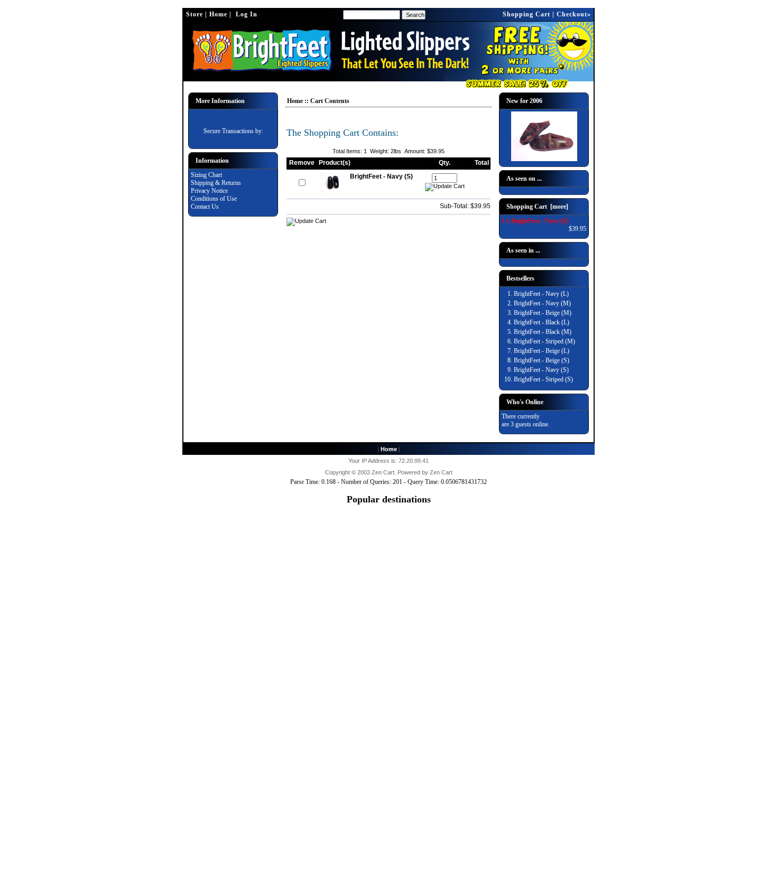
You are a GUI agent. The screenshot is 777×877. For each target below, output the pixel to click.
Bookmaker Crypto (389, 763)
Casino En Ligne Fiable (388, 811)
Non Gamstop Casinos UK (389, 643)
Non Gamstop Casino (389, 635)
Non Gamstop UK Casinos (389, 619)
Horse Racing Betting (388, 683)
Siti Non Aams (388, 787)
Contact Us (205, 206)
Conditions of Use (214, 198)
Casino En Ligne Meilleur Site (389, 738)
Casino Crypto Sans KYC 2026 (389, 819)
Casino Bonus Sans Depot (389, 779)
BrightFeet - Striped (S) (543, 379)
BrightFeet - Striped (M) (544, 341)
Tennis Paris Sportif (388, 746)
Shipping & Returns (216, 182)
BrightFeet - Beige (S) (541, 360)
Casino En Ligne (389, 604)
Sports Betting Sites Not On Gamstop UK (388, 588)
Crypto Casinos (388, 722)
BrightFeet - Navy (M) (542, 303)
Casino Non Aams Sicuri (388, 691)
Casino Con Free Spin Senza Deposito (388, 803)
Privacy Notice (209, 190)
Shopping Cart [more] (537, 206)
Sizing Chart (206, 175)
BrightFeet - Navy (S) (541, 370)
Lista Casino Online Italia (388, 548)
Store (194, 14)
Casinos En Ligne (388, 651)
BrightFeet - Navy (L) (541, 293)
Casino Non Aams (389, 715)
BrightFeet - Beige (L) (541, 350)
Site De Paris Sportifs (389, 771)
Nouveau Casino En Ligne (389, 850)
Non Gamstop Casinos (388, 627)
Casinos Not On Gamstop (388, 524)
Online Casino (388, 596)
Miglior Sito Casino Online (389, 866)
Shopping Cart (526, 14)
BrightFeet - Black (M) (542, 331)
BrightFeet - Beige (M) (542, 312)
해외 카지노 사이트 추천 (389, 755)
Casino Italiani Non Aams (388, 707)
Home (218, 14)
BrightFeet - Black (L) (541, 322)
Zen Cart (383, 472)
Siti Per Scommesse (388, 827)
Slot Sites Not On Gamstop (388, 564)
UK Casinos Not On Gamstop (388, 516)
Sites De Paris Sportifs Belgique (388, 730)
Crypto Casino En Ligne (388, 834)
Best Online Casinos (388, 675)
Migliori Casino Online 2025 (389, 540)
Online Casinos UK (388, 572)
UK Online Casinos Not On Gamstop (388, 532)
